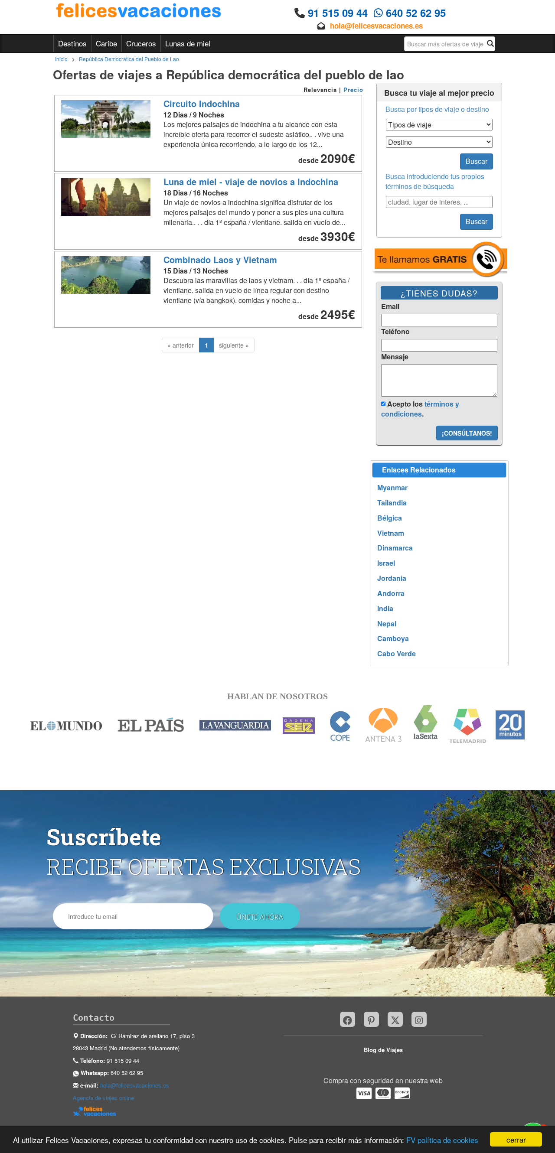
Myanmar (392, 487)
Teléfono (395, 331)
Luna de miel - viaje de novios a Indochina (250, 181)
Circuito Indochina (201, 103)
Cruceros (141, 43)
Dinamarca (395, 548)
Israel (386, 563)
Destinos (72, 43)
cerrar (516, 1139)
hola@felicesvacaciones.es (376, 25)
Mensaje (394, 357)
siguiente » (234, 345)
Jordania (391, 578)
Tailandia (392, 503)
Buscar (476, 161)
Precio (353, 89)
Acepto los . (420, 409)
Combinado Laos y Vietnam (220, 259)
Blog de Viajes (383, 1050)
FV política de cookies (442, 1139)
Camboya (393, 638)
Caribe (106, 43)
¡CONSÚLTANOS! (467, 433)
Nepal (386, 624)
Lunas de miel (187, 43)
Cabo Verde (396, 653)
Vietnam (390, 533)
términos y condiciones (420, 409)
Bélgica (389, 518)
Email (390, 306)
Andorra (391, 593)
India (385, 608)
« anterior (180, 345)
